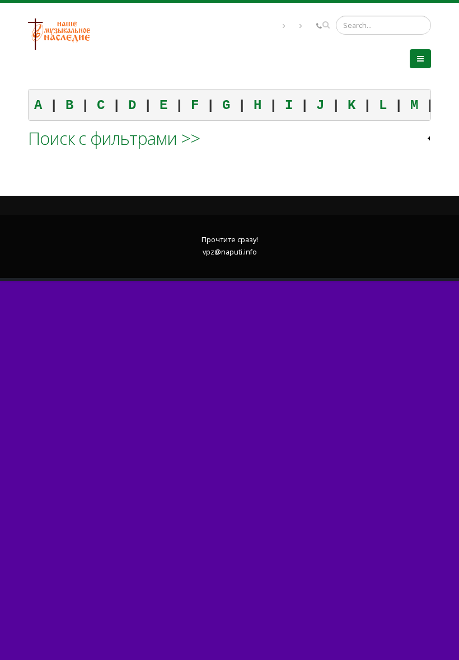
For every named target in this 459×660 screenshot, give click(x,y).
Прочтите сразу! (230, 239)
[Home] (63, 33)
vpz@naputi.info (230, 252)
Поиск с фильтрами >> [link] (114, 138)
